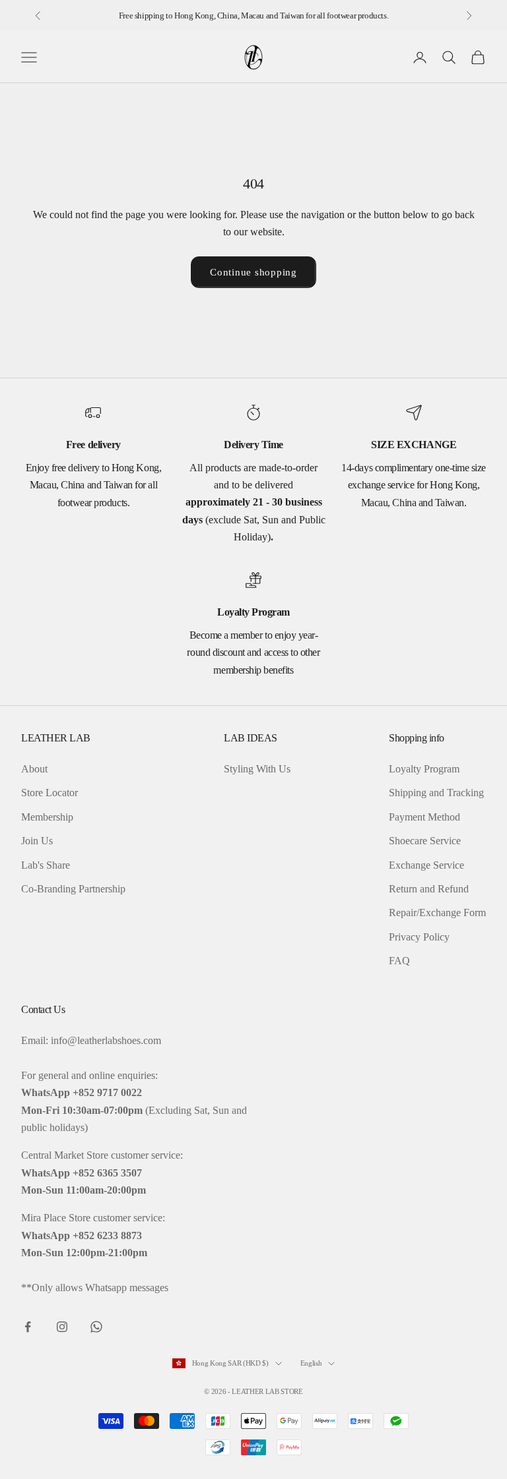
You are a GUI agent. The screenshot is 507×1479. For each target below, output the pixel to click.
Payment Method (424, 817)
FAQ (399, 960)
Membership (47, 817)
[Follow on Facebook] (27, 1326)
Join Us (37, 840)
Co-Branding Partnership (73, 888)
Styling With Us (257, 768)
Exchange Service (426, 865)
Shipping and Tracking (436, 792)
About (34, 768)
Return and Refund (429, 888)
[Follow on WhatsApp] (96, 1326)
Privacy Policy (419, 936)
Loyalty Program (424, 768)
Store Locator (49, 792)
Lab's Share (45, 865)
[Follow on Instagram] (62, 1326)
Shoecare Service (425, 840)
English (311, 1363)
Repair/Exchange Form (437, 912)
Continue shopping (253, 272)
